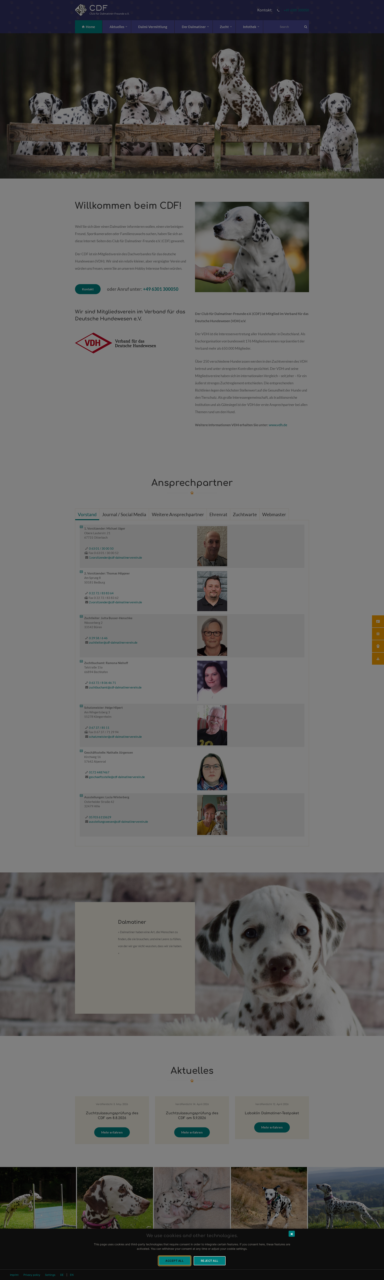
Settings (50, 1274)
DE (62, 1274)
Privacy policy (31, 1274)
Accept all (174, 1260)
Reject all (209, 1260)
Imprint (14, 1274)
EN (72, 1274)
